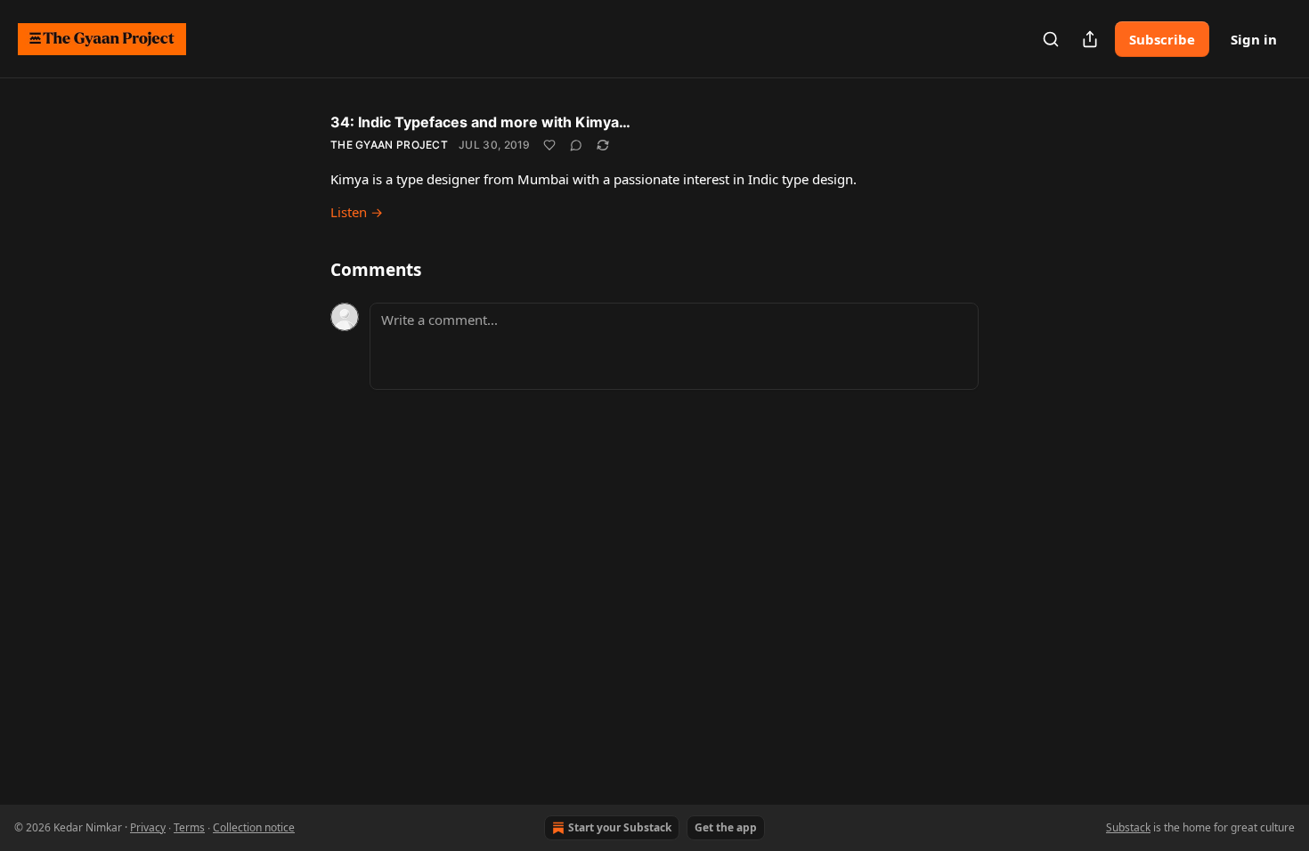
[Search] (1051, 39)
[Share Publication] (1090, 39)
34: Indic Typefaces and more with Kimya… (480, 122)
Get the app (726, 827)
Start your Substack (619, 827)
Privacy (148, 827)
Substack (1128, 827)
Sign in (1254, 39)
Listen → (356, 212)
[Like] (549, 145)
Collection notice (254, 827)
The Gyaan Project (389, 144)
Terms (189, 827)
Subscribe (1162, 39)
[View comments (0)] (576, 145)
